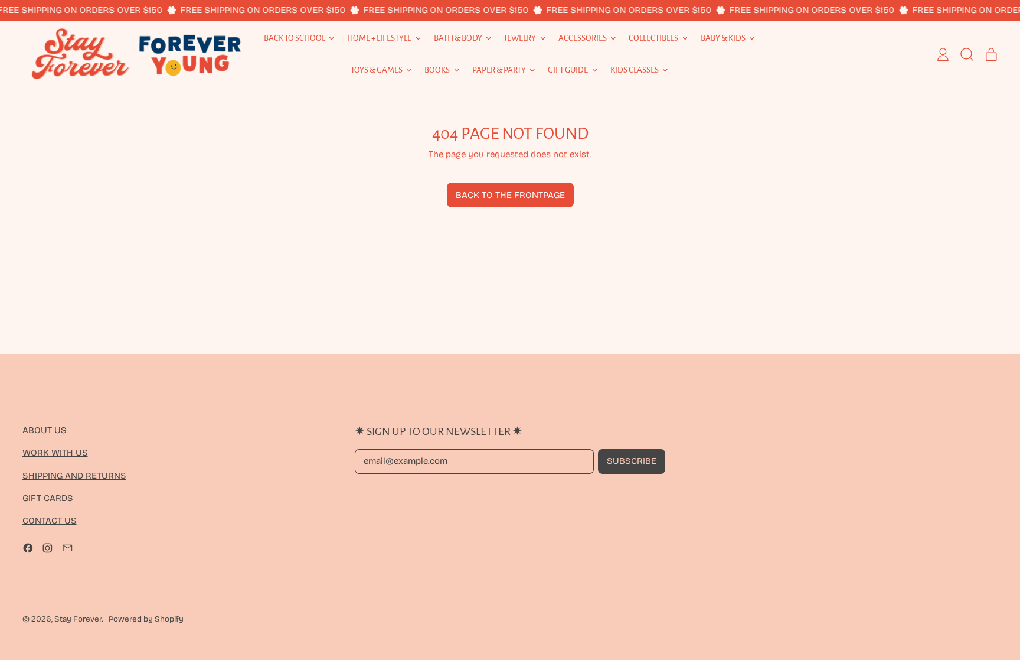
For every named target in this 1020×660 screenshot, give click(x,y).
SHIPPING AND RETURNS (74, 475)
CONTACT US (49, 520)
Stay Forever (78, 619)
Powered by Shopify (146, 619)
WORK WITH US (55, 452)
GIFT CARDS (47, 498)
